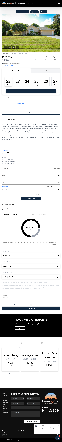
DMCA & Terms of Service (54, 440)
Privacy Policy (44, 440)
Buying (5, 398)
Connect (5, 412)
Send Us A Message (32, 421)
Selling (5, 400)
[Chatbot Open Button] (57, 437)
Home (4, 393)
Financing (5, 402)
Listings (5, 395)
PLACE (3, 432)
